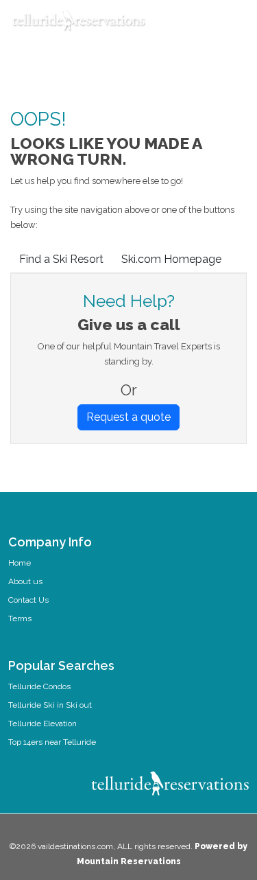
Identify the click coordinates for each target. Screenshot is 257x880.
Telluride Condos (39, 686)
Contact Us (28, 600)
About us (25, 581)
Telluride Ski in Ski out (50, 705)
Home (19, 563)
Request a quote (128, 417)
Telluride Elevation (42, 723)
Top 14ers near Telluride (52, 742)
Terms (20, 618)
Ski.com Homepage (171, 259)
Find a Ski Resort (61, 259)
